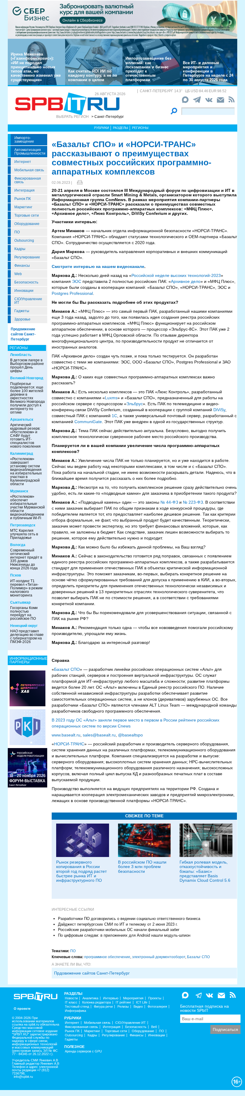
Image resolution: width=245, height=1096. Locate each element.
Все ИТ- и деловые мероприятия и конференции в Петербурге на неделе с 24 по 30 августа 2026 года (208, 71)
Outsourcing (24, 240)
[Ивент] (27, 688)
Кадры (19, 249)
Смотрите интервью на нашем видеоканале (98, 266)
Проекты (154, 998)
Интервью (110, 998)
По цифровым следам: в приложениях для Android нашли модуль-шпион (124, 935)
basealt (68, 735)
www (56, 735)
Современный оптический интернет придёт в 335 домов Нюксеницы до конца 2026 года (26, 559)
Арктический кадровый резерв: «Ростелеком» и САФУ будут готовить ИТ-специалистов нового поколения (25, 435)
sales (88, 735)
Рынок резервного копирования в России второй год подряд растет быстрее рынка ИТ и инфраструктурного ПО (81, 871)
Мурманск (19, 491)
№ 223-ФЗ (193, 502)
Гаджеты (21, 311)
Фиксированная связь (27, 180)
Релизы (123, 1006)
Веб (154, 1027)
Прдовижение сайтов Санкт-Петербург (92, 973)
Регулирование (27, 257)
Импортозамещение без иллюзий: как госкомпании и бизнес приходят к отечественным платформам (148, 69)
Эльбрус (134, 403)
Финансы (22, 265)
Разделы (120, 128)
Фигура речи (103, 1006)
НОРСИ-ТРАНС (69, 744)
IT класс (71, 1002)
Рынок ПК (22, 199)
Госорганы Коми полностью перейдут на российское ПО (24, 613)
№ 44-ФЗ (169, 502)
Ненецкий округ (24, 626)
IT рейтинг (123, 1002)
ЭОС (76, 281)
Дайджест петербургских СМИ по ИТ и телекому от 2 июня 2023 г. (118, 924)
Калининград (21, 453)
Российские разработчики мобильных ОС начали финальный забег (119, 929)
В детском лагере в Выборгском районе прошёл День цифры (27, 365)
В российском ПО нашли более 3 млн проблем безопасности (142, 867)
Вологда (17, 545)
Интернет (22, 162)
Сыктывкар (20, 602)
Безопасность (26, 282)
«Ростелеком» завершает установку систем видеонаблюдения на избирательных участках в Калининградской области (26, 471)
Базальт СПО (67, 669)
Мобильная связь (29, 170)
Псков (15, 575)
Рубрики (101, 128)
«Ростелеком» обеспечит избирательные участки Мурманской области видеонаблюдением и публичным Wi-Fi (27, 507)
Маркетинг (23, 207)
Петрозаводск (22, 525)
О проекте (22, 1008)
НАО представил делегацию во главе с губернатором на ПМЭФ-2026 (27, 636)
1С (114, 415)
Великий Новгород (26, 378)
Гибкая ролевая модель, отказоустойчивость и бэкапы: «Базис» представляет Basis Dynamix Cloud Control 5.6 (205, 871)
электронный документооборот (158, 957)
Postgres (60, 293)
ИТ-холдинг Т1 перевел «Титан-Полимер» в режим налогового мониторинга (26, 588)
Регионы (140, 128)
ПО (17, 232)
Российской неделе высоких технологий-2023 (176, 275)
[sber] (122, 19)
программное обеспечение (107, 957)
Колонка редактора (96, 1002)
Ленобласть (20, 355)
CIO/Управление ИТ (28, 300)
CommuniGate (88, 421)
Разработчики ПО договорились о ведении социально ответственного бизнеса (129, 918)
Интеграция (24, 190)
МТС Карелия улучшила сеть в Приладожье (24, 534)
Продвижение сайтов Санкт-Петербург (23, 334)
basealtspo (132, 735)
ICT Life (141, 1002)
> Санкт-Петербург (107, 117)
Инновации (23, 290)
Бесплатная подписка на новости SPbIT (204, 1008)
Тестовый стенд (77, 1006)
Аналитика (90, 998)
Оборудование (26, 224)
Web (18, 274)
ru (78, 735)
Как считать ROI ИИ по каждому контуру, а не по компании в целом (92, 75)
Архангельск (21, 419)
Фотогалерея (157, 1006)
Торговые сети (26, 215)
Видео (138, 1006)
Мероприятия (133, 998)
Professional (81, 293)
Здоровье (22, 319)
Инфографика (75, 1010)
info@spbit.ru (23, 1076)
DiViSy (219, 409)
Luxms (111, 397)
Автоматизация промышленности (29, 151)
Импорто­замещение (24, 139)
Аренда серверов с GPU (83, 1051)
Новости (71, 998)
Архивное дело (185, 281)
